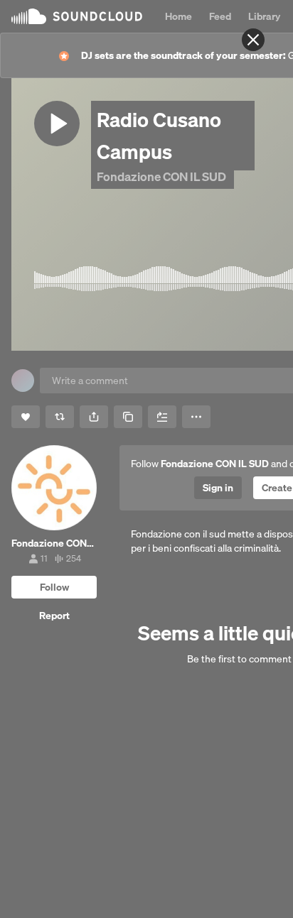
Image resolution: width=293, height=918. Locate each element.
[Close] (253, 39)
